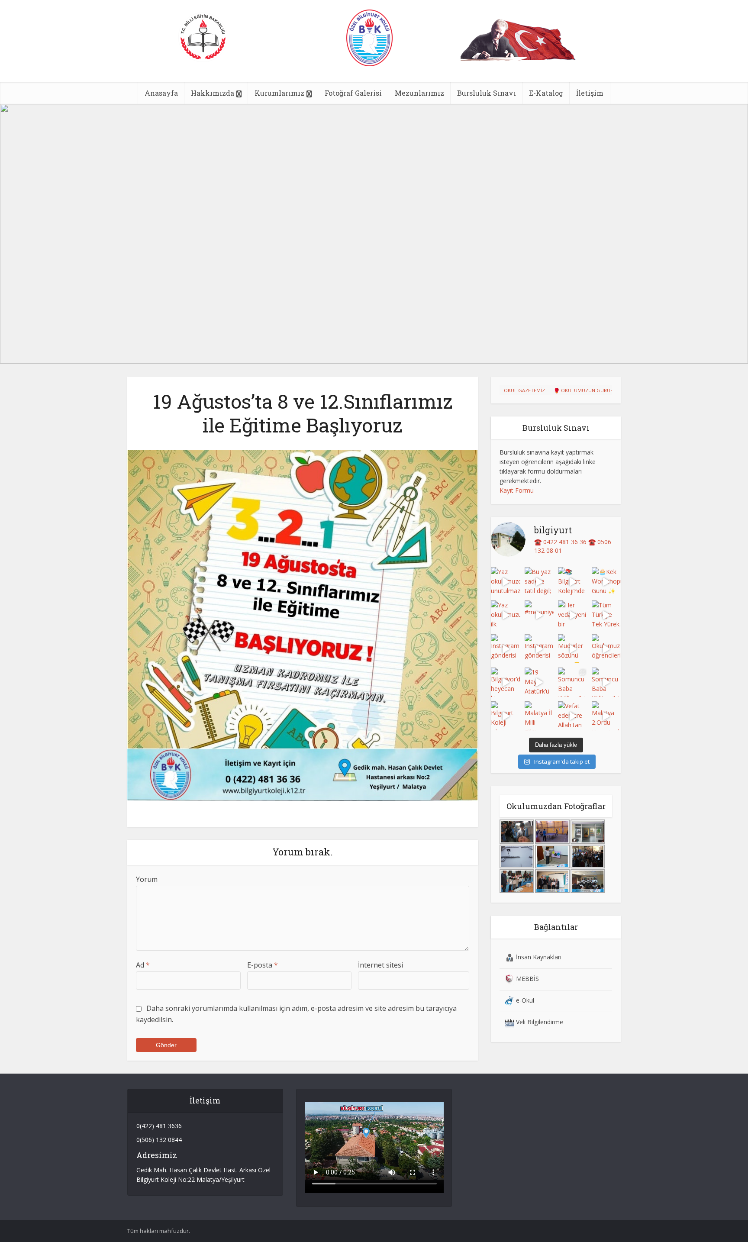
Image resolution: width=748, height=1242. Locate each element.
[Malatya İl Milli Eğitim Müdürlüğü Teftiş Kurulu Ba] (539, 716)
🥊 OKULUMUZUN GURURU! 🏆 (589, 390)
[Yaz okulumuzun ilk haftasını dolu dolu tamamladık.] (505, 615)
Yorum (147, 879)
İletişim (589, 92)
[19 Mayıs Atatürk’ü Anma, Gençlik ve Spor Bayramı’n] (539, 682)
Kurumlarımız (279, 92)
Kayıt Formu (517, 490)
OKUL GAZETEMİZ (524, 390)
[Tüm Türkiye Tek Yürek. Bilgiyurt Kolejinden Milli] (606, 615)
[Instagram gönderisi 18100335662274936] (505, 649)
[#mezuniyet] (539, 615)
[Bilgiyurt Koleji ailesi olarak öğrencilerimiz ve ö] (505, 716)
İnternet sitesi (380, 965)
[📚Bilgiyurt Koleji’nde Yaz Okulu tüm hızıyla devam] (572, 582)
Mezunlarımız (419, 92)
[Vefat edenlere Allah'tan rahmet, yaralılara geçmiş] (572, 716)
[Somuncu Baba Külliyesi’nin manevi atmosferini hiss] (572, 682)
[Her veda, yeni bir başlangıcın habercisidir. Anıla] (572, 615)
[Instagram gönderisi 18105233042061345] (539, 649)
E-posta (262, 965)
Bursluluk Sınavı (486, 92)
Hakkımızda (212, 92)
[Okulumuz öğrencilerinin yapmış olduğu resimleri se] (606, 649)
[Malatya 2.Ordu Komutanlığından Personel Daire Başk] (606, 716)
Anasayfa (161, 92)
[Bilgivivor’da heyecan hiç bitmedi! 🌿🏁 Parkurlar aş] (505, 682)
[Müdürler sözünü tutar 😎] (572, 649)
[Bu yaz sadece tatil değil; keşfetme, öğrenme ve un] (539, 582)
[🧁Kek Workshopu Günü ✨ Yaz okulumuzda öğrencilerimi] (606, 582)
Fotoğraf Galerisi (353, 92)
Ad (143, 965)
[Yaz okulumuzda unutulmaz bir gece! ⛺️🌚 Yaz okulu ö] (505, 582)
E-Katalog (546, 92)
